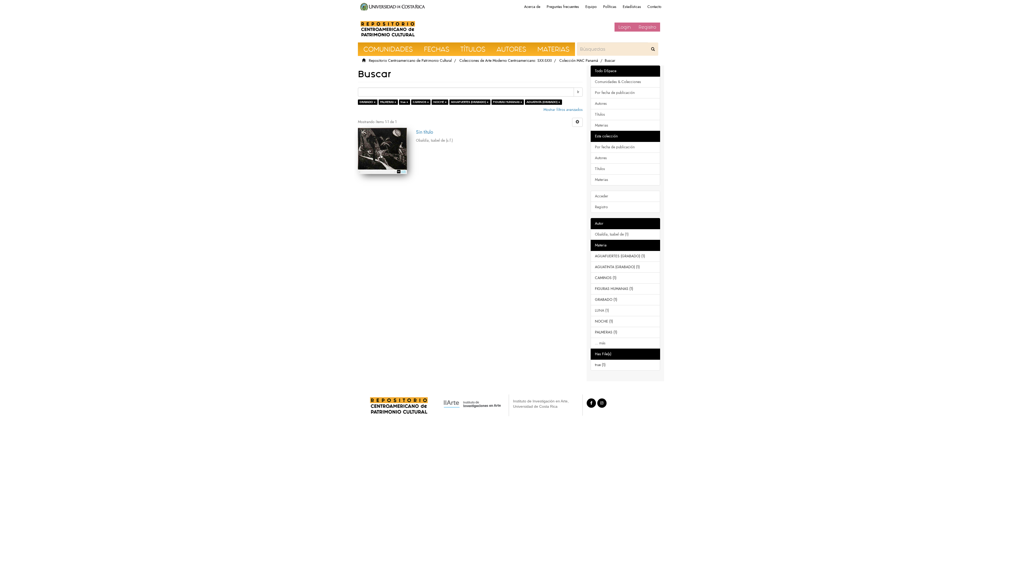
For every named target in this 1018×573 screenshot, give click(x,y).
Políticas (609, 6)
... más (600, 343)
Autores (601, 103)
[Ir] (653, 49)
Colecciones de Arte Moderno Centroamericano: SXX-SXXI (505, 60)
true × (404, 102)
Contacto (654, 6)
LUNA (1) (602, 310)
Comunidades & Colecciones (618, 81)
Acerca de (532, 6)
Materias (601, 125)
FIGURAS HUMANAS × (507, 102)
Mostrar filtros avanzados (563, 109)
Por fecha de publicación (615, 92)
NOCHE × (440, 102)
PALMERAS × (388, 102)
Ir (578, 91)
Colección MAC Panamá (578, 60)
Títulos (600, 114)
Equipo (591, 6)
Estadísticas (632, 6)
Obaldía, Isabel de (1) (612, 234)
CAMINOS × (421, 102)
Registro (647, 27)
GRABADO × (367, 102)
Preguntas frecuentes (563, 6)
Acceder (601, 196)
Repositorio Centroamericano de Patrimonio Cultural (410, 60)
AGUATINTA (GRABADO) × (543, 102)
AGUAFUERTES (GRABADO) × (470, 102)
